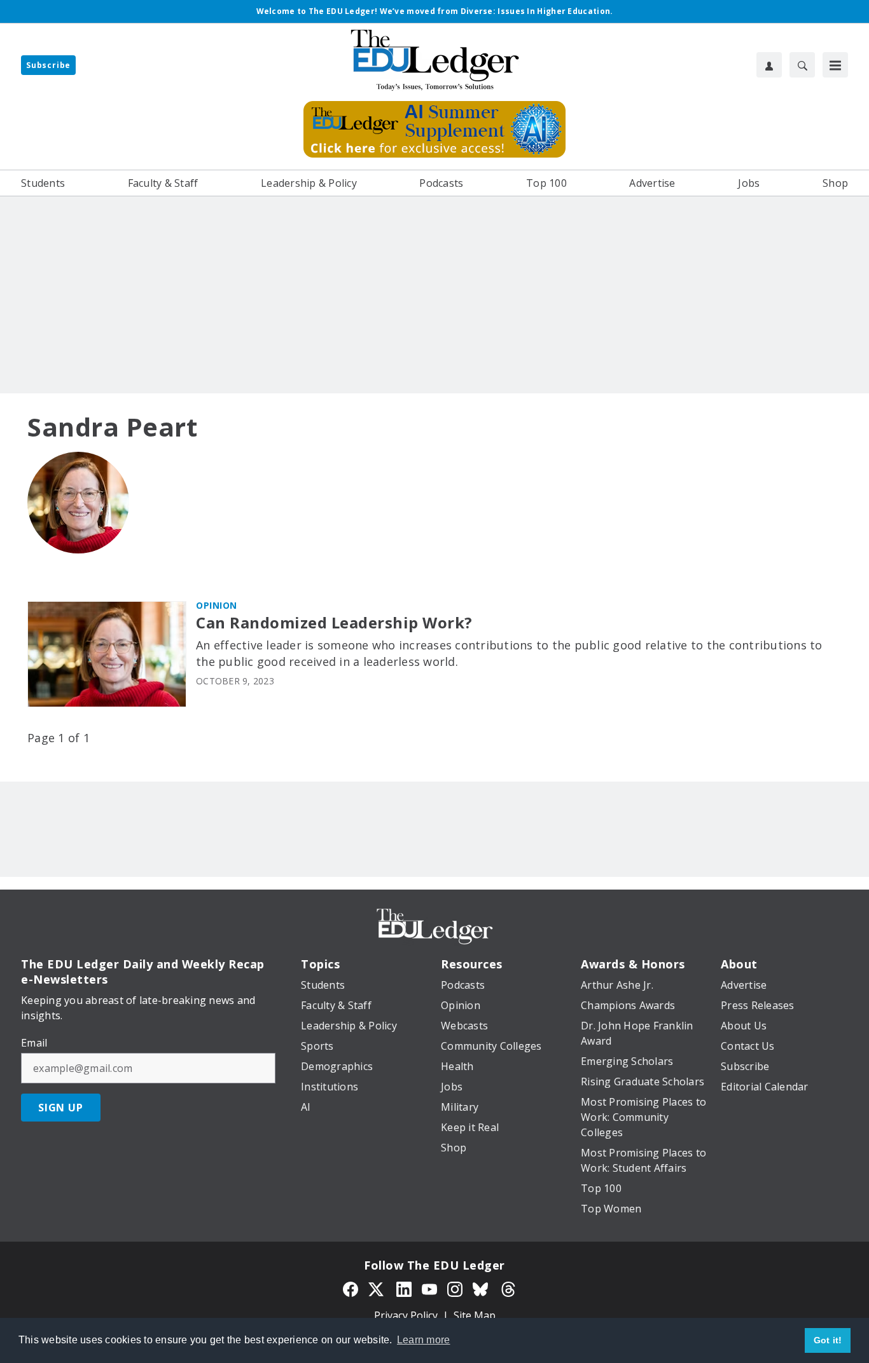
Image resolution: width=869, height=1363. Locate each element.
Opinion (216, 605)
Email (34, 1043)
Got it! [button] (828, 1340)
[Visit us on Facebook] (350, 1288)
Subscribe (48, 65)
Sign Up (60, 1108)
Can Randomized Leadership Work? (334, 623)
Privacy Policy (406, 1315)
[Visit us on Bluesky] (481, 1288)
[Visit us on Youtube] (429, 1288)
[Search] (802, 65)
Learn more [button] (423, 1339)
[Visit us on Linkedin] (404, 1288)
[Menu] (835, 65)
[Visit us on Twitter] (377, 1288)
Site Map (475, 1315)
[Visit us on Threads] (508, 1288)
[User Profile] (769, 65)
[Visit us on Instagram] (454, 1288)
